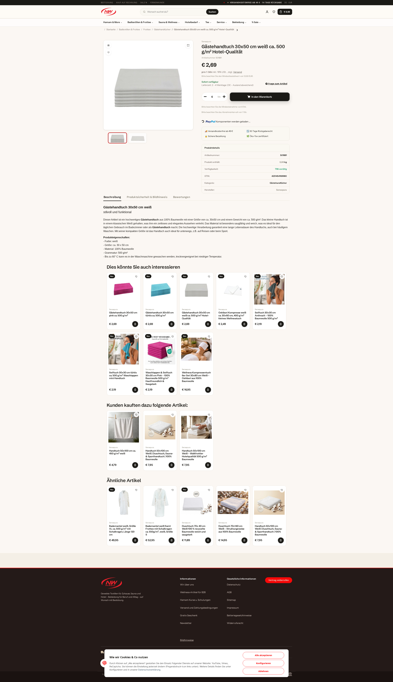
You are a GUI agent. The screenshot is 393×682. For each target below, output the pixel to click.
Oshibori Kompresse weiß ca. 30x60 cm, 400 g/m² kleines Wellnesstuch (232, 315)
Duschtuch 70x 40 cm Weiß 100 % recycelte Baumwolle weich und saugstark (194, 530)
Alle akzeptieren (263, 655)
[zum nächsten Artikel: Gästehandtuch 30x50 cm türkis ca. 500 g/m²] (237, 30)
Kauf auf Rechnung (126, 2)
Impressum (233, 607)
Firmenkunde (157, 2)
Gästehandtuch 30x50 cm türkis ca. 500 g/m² (160, 314)
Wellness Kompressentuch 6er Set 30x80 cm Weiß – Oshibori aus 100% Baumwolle (196, 377)
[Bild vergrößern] (188, 45)
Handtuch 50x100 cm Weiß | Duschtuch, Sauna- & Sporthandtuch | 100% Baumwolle (159, 455)
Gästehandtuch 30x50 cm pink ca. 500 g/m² (123, 314)
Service (221, 22)
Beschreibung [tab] (112, 197)
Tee (207, 22)
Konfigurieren (263, 663)
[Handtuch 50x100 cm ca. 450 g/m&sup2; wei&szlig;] (123, 427)
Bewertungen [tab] (181, 197)
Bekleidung (238, 22)
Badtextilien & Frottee (139, 22)
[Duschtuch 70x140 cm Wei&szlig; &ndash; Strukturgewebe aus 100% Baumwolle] (233, 502)
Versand (237, 72)
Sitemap (231, 600)
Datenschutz (233, 584)
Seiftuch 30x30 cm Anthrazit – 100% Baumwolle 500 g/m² (266, 315)
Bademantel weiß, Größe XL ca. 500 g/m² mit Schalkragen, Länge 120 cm (122, 530)
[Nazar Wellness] (108, 12)
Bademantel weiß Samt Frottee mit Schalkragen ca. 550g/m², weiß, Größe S (159, 530)
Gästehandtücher (278, 183)
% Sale (255, 22)
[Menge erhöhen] (224, 96)
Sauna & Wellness (168, 22)
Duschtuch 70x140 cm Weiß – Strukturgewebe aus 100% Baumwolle (231, 529)
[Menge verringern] (205, 96)
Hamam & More (111, 22)
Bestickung (107, 2)
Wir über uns (187, 584)
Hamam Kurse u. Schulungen (195, 600)
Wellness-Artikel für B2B (193, 592)
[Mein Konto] (267, 12)
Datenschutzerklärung (149, 669)
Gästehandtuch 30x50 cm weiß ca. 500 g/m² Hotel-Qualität (196, 315)
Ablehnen (263, 671)
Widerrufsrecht (235, 623)
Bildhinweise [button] (187, 640)
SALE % (143, 2)
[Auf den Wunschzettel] (108, 52)
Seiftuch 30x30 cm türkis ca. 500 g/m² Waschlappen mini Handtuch (123, 375)
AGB (229, 592)
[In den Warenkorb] (105, 38)
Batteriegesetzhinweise (239, 615)
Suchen (212, 12)
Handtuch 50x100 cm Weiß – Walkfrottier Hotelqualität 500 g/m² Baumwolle (194, 455)
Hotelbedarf (191, 22)
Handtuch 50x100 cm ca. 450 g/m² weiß (122, 452)
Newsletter (186, 623)
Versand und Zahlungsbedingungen (199, 607)
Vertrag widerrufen (278, 580)
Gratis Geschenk (188, 615)
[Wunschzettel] (274, 12)
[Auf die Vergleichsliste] (108, 45)
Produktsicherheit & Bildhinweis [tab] (147, 197)
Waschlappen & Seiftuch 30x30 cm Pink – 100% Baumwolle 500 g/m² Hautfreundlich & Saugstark (159, 378)
